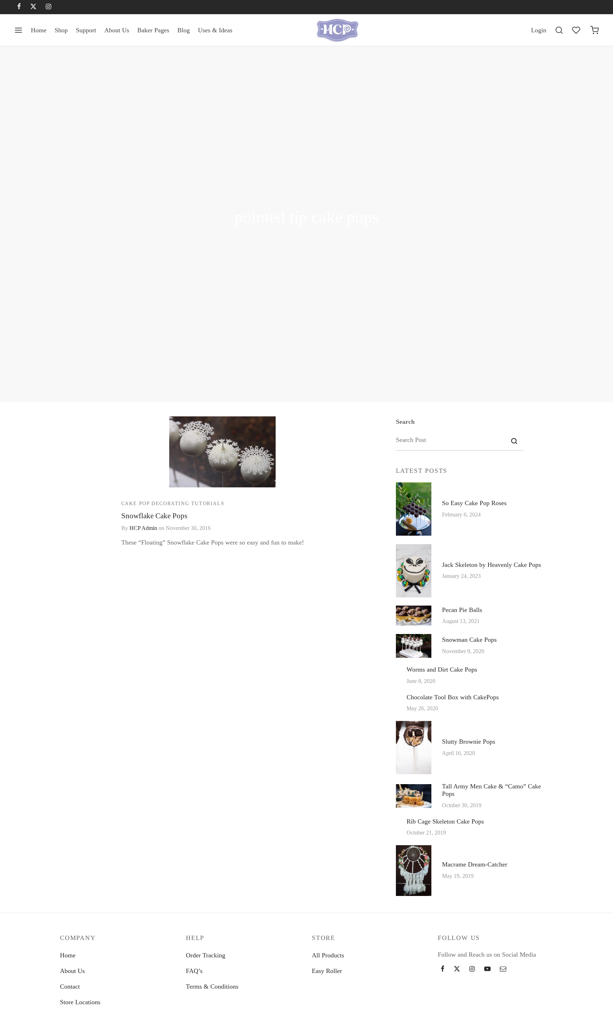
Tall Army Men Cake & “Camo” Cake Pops (491, 789)
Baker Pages (153, 30)
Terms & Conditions (212, 986)
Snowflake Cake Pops (154, 515)
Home (38, 30)
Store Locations (80, 1002)
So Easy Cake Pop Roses (474, 503)
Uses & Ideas (215, 30)
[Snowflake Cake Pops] (222, 451)
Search (405, 421)
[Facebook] (19, 7)
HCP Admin (143, 528)
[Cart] (594, 30)
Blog (183, 30)
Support (86, 30)
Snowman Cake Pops (469, 639)
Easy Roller (327, 970)
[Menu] (18, 30)
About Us (116, 30)
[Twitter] (457, 969)
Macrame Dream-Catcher (474, 864)
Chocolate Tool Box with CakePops (453, 696)
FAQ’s (194, 970)
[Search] (559, 30)
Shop (61, 30)
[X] (33, 7)
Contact (70, 986)
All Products (328, 955)
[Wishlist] (577, 30)
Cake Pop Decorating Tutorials (172, 503)
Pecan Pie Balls (462, 609)
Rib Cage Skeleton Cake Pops (445, 821)
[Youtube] (487, 969)
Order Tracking (205, 955)
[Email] (503, 969)
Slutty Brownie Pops (468, 741)
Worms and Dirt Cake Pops (442, 669)
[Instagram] (48, 7)
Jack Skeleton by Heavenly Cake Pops (491, 564)
